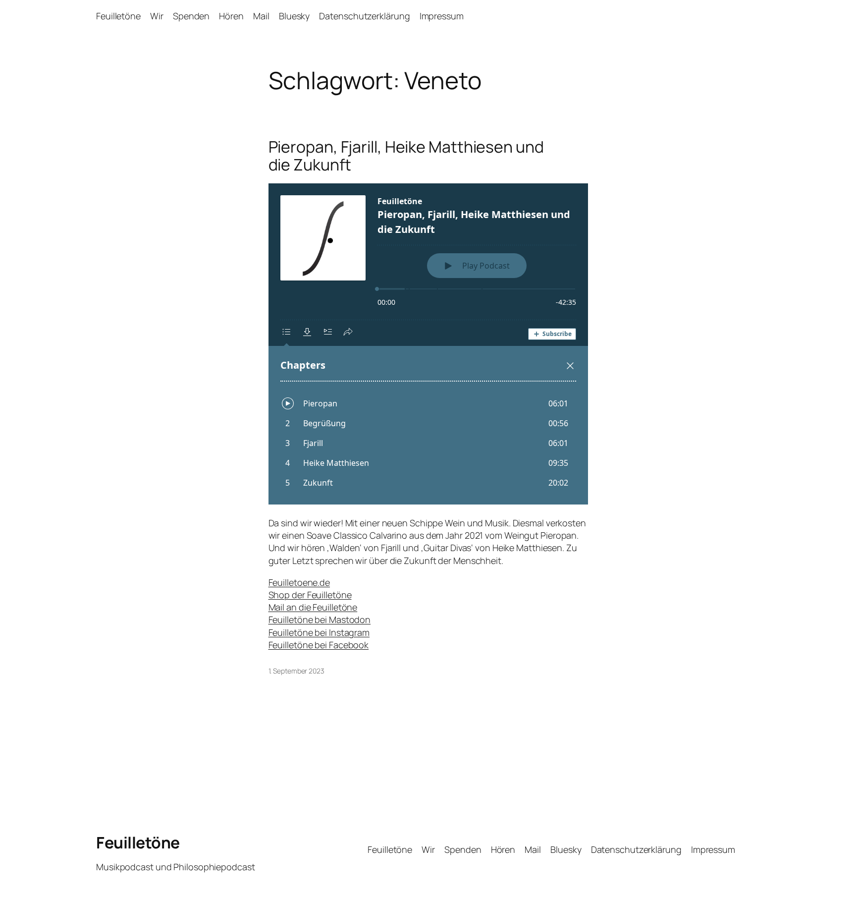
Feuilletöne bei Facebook (318, 645)
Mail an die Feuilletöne (313, 607)
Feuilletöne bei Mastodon (319, 619)
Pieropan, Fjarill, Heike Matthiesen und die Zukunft (406, 155)
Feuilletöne (138, 842)
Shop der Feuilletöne (310, 595)
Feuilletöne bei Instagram (319, 632)
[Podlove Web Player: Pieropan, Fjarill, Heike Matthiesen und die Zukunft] (428, 344)
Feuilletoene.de (299, 582)
